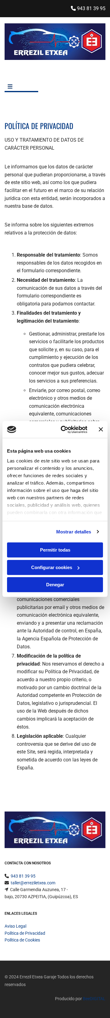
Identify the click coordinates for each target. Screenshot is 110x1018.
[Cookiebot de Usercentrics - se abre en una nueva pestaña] (64, 430)
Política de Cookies (22, 939)
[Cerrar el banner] (101, 429)
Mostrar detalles (73, 531)
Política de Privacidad (25, 933)
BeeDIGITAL (94, 998)
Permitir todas (55, 549)
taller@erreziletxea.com (33, 882)
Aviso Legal (15, 926)
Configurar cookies (51, 567)
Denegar (55, 584)
